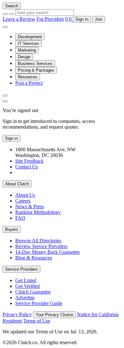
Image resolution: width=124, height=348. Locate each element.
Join (98, 19)
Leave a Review (19, 19)
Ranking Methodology (38, 212)
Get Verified (27, 286)
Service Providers (21, 269)
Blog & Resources (33, 257)
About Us (25, 195)
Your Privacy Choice (54, 314)
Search (11, 6)
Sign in (11, 138)
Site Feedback (29, 161)
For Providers (50, 19)
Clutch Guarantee (33, 292)
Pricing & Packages (36, 70)
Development (30, 36)
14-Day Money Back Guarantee (47, 252)
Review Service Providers (41, 246)
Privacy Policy (17, 314)
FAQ (20, 218)
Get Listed (25, 280)
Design (24, 56)
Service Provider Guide (38, 303)
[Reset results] (11, 14)
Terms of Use (36, 320)
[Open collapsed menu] (5, 27)
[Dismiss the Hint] (5, 101)
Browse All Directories (38, 240)
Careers (23, 200)
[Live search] (5, 95)
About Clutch (17, 183)
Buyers (11, 229)
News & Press (29, 206)
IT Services (28, 43)
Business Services (35, 63)
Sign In (81, 19)
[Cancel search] (5, 14)
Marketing (27, 50)
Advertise (25, 297)
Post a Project (29, 83)
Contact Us (26, 166)
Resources (28, 77)
